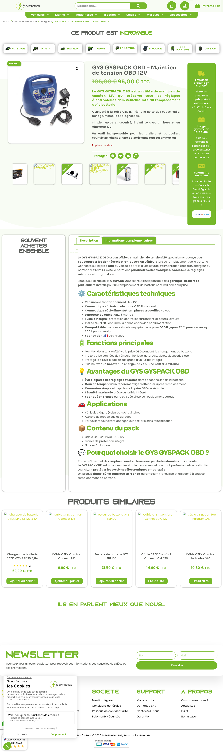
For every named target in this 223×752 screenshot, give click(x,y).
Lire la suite (156, 581)
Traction (109, 15)
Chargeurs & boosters (24, 21)
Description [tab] (89, 240)
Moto (45, 49)
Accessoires (178, 15)
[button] (77, 69)
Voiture (18, 49)
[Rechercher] (138, 6)
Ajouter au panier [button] (22, 581)
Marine (60, 15)
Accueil (6, 21)
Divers (210, 49)
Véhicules (38, 15)
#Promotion (211, 6)
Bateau (73, 49)
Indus (100, 49)
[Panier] (171, 5)
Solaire (131, 15)
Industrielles (84, 15)
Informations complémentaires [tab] (129, 240)
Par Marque (183, 48)
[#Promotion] (197, 5)
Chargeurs (46, 21)
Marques (153, 15)
